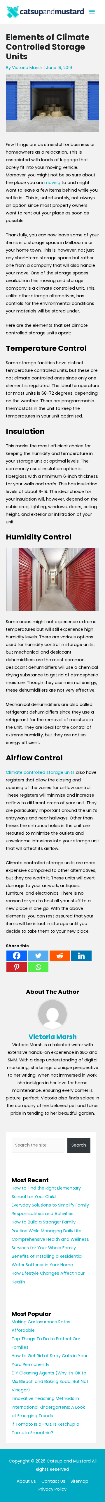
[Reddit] (60, 956)
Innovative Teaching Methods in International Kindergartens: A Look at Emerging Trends (48, 1407)
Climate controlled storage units (40, 772)
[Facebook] (16, 956)
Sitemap (79, 1481)
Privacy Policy (52, 1489)
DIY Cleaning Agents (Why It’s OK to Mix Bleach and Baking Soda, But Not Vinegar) (50, 1381)
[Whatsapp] (38, 967)
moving (52, 182)
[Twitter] (38, 956)
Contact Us (53, 1481)
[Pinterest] (16, 967)
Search (78, 1145)
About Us (26, 1481)
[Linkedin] (81, 956)
